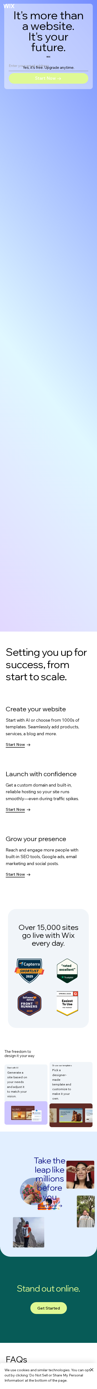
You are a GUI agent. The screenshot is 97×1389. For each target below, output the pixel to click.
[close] (92, 1370)
